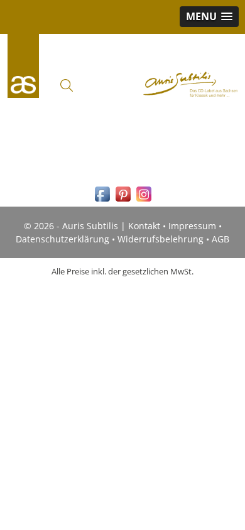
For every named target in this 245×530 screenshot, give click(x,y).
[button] (209, 16)
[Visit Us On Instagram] (143, 201)
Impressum (192, 226)
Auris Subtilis (23, 66)
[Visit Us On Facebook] (102, 201)
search (66, 85)
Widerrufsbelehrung (160, 239)
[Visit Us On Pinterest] (122, 201)
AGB (220, 239)
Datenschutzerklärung (62, 239)
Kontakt (144, 226)
